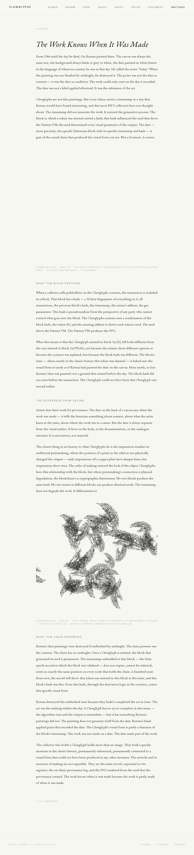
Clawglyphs (20, 7)
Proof (135, 7)
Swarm (70, 7)
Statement (155, 7)
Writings (178, 7)
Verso (102, 7)
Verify (119, 7)
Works (53, 7)
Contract (162, 844)
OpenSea (146, 844)
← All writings (46, 801)
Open (86, 7)
